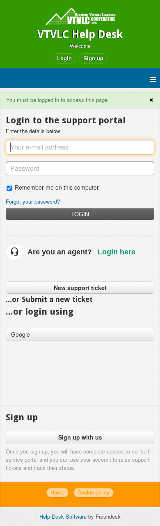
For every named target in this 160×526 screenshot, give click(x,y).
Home (57, 492)
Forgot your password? (33, 201)
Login (80, 214)
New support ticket (80, 287)
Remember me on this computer (57, 187)
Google (20, 334)
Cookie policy (94, 492)
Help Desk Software (63, 516)
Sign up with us (80, 437)
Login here (116, 252)
